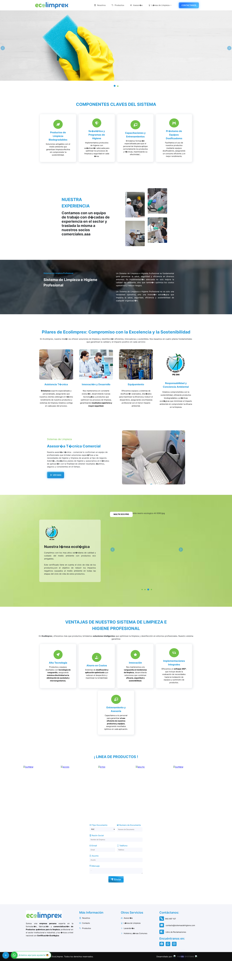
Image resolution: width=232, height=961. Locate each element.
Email (94, 845)
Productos (119, 5)
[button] (114, 86)
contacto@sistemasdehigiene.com (180, 925)
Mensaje (95, 866)
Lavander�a (128, 928)
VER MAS (56, 475)
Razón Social (97, 835)
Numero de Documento (130, 825)
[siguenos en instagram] (175, 944)
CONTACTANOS (188, 5)
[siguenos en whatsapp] (168, 944)
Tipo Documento (99, 825)
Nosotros (101, 5)
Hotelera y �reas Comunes (135, 933)
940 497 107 (170, 919)
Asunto (95, 856)
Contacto (86, 923)
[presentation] (3, 48)
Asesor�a (137, 5)
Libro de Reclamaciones (175, 932)
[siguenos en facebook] (162, 944)
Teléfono (123, 845)
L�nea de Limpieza (161, 5)
